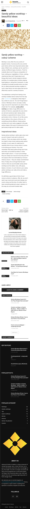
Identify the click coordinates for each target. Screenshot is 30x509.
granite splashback (4, 268)
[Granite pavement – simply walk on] (6, 358)
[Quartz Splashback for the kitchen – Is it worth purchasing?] (6, 267)
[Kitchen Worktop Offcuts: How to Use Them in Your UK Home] (6, 319)
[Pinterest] (15, 25)
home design (9, 191)
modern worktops (6, 193)
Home (3, 6)
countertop (7, 98)
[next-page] (5, 280)
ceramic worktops (4, 276)
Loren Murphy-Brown (10, 21)
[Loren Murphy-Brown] (3, 21)
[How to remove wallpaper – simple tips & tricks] (6, 327)
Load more (14, 332)
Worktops (7, 6)
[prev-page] (3, 280)
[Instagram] (17, 496)
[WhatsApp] (19, 25)
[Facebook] (8, 25)
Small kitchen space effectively (19, 363)
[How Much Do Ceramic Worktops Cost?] (6, 274)
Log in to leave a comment (15, 290)
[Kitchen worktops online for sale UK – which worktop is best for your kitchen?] (6, 259)
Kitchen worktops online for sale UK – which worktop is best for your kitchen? (19, 258)
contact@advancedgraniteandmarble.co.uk (13, 482)
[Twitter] (12, 25)
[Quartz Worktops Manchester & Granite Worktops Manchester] (6, 350)
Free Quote (4, 260)
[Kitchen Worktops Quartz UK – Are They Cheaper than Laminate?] (6, 301)
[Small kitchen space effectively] (6, 366)
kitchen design (17, 191)
